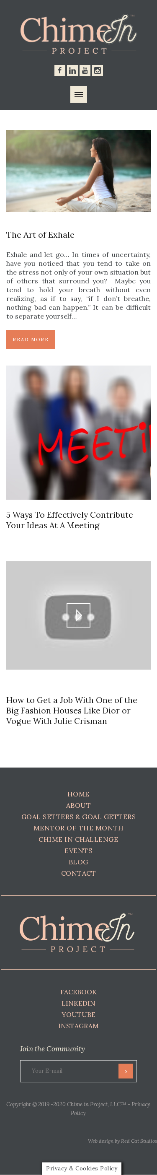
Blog (78, 862)
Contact (78, 873)
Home (78, 794)
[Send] (125, 1071)
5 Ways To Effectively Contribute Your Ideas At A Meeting (69, 519)
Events (78, 850)
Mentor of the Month (78, 828)
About (78, 805)
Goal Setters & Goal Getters (78, 816)
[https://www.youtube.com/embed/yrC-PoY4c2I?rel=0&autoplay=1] (78, 552)
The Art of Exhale (40, 234)
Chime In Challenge (78, 839)
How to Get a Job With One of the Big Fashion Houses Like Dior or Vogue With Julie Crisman (71, 710)
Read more (31, 339)
